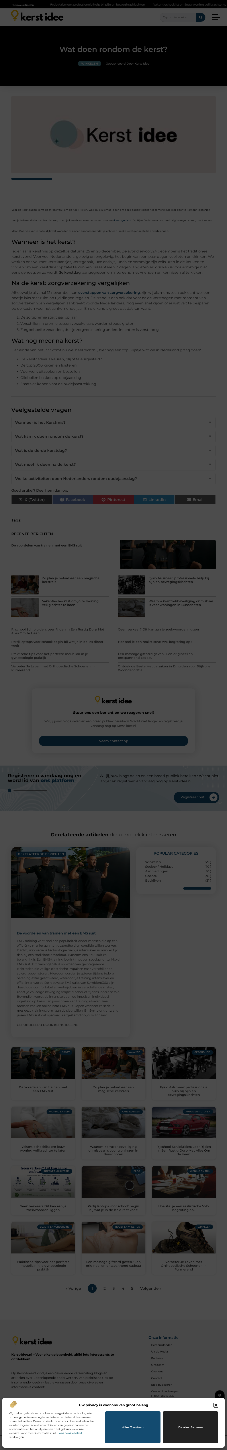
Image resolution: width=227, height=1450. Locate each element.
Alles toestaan (133, 1427)
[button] (216, 1405)
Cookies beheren (190, 1427)
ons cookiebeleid (70, 1433)
